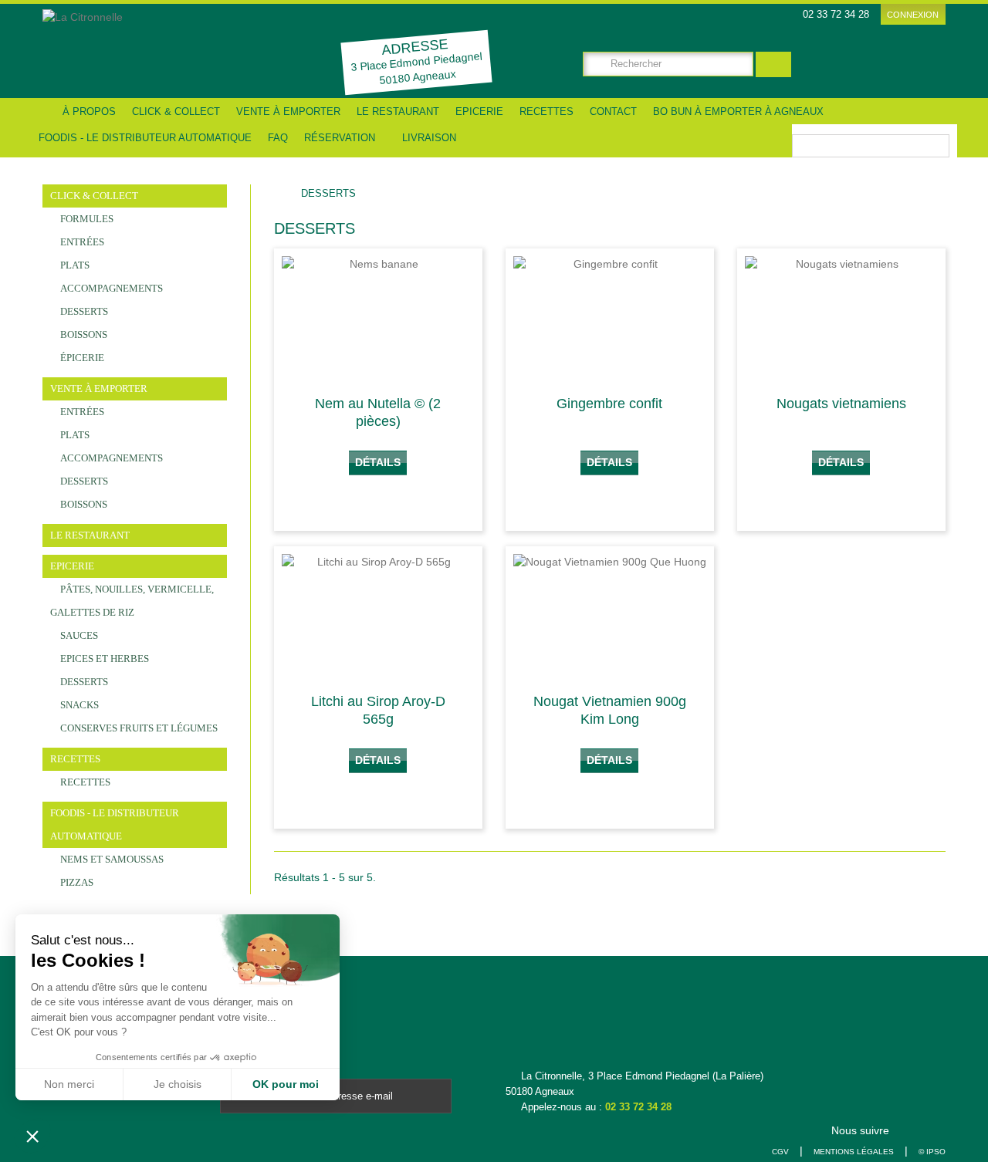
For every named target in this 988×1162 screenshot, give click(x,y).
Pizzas (75, 882)
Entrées (81, 242)
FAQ (278, 138)
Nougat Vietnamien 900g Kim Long (609, 710)
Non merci (69, 1084)
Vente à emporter (288, 111)
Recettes (546, 111)
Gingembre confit (609, 403)
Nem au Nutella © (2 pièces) (378, 412)
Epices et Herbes (103, 658)
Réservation (339, 138)
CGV (780, 1151)
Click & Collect (176, 111)
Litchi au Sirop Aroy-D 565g (378, 710)
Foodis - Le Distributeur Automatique (145, 138)
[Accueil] (42, 111)
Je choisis (177, 1084)
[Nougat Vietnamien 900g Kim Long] (609, 618)
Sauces (78, 635)
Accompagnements (110, 288)
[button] (32, 1135)
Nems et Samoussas (111, 859)
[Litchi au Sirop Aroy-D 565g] (378, 618)
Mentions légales (854, 1151)
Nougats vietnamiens (841, 403)
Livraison (427, 138)
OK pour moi (285, 1084)
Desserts (83, 311)
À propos (89, 111)
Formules (85, 219)
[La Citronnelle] (152, 49)
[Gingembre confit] (609, 320)
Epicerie (479, 111)
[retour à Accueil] (286, 194)
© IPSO (932, 1151)
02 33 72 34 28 (638, 1107)
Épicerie (81, 357)
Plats (74, 265)
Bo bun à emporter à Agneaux (738, 111)
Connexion (913, 14)
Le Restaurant (398, 111)
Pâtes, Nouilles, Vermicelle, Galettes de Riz (132, 600)
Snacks (78, 705)
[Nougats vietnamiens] (841, 320)
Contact (613, 111)
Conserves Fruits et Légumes (138, 728)
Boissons (82, 334)
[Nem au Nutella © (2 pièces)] (378, 320)
